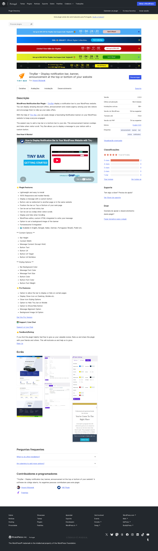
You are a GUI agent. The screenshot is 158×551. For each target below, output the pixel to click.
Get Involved (99, 515)
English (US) (137, 125)
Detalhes (22, 88)
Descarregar (135, 77)
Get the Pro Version (24, 317)
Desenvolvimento (64, 88)
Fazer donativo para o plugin (115, 219)
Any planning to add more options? (30, 464)
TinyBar (51, 103)
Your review (108, 179)
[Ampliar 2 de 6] (40, 390)
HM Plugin (66, 487)
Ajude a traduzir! (98, 17)
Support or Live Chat (25, 327)
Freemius (24, 493)
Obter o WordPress (146, 4)
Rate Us (20, 343)
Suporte (138, 88)
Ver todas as (136, 179)
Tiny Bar (33, 115)
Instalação (48, 88)
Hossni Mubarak (38, 80)
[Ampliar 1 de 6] (40, 359)
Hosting (11, 522)
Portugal (32, 537)
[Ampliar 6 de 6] (95, 405)
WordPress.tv (71, 525)
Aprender (69, 515)
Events (96, 519)
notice (130, 134)
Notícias (11, 519)
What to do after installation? (28, 457)
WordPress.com (129, 515)
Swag (97, 525)
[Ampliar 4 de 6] (67, 385)
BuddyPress (128, 525)
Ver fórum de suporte (112, 197)
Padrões (40, 525)
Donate (97, 522)
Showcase (41, 515)
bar (139, 130)
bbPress (127, 522)
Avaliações (35, 88)
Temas (39, 519)
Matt (125, 519)
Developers (70, 522)
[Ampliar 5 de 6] (95, 359)
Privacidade (13, 525)
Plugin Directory (14, 11)
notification (136, 134)
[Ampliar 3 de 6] (67, 359)
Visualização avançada (113, 140)
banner (134, 130)
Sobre (11, 515)
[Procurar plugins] (31, 24)
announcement (125, 130)
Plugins (39, 522)
